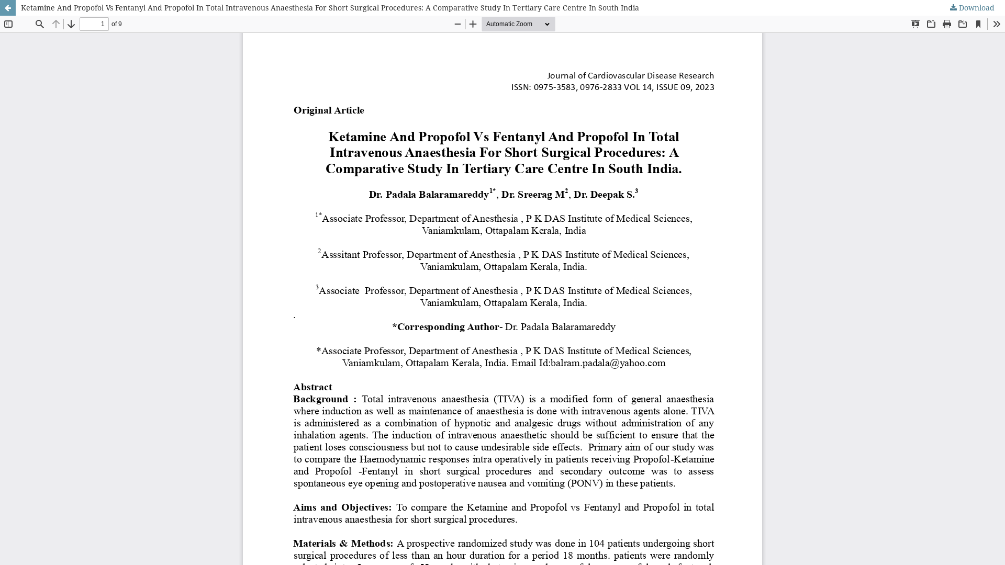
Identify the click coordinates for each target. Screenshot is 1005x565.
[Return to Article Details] (8, 8)
